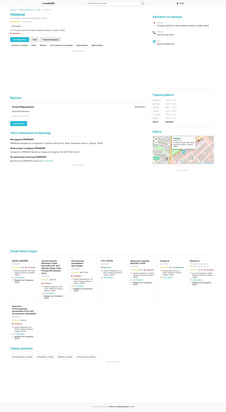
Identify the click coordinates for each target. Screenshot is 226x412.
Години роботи (82, 45)
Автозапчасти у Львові (86, 357)
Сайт (34, 40)
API (132, 407)
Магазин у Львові (65, 357)
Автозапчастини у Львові (22, 357)
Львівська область (26, 10)
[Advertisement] (78, 68)
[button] (184, 152)
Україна (13, 10)
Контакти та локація (20, 45)
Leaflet (198, 163)
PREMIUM (176, 138)
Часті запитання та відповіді (61, 45)
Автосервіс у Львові (45, 357)
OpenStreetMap (208, 163)
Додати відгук (97, 45)
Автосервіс (16, 26)
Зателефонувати (20, 40)
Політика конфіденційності (119, 407)
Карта (34, 45)
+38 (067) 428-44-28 (165, 35)
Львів (38, 10)
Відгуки (43, 45)
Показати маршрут (51, 40)
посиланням (47, 161)
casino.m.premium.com (166, 44)
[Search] (142, 3)
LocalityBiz (48, 3)
